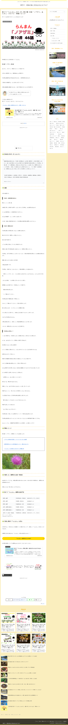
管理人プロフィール (45, 721)
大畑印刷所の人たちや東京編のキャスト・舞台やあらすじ (16, 444)
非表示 (25, 123)
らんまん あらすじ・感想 (8, 575)
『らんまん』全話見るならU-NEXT (23, 538)
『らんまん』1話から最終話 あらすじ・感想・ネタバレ (14, 105)
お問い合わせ (52, 721)
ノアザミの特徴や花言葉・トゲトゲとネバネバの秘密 (15, 439)
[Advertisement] (23, 53)
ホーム (37, 721)
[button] (37, 600)
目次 (18, 148)
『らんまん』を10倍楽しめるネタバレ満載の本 (14, 448)
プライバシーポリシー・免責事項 (60, 721)
